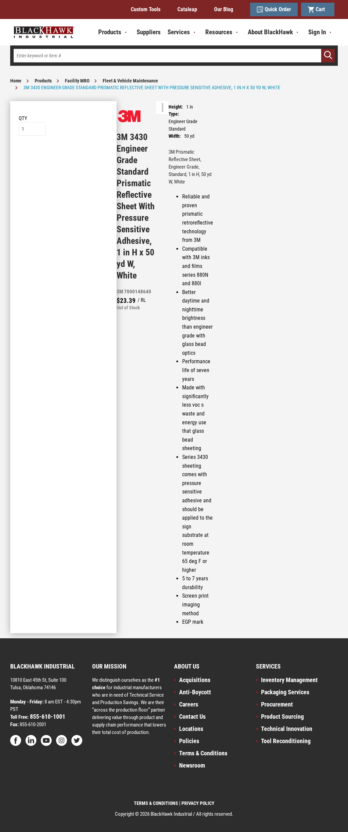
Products (43, 80)
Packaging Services (285, 692)
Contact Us (192, 716)
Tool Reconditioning (286, 740)
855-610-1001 (47, 716)
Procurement (277, 704)
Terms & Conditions (203, 753)
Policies (189, 740)
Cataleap (187, 9)
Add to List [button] (63, 156)
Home (15, 80)
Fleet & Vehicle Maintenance (130, 80)
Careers (188, 704)
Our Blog (223, 9)
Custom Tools (145, 9)
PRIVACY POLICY (197, 803)
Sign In (317, 32)
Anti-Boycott (195, 692)
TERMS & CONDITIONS (156, 803)
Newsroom (192, 765)
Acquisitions (194, 679)
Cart (322, 9)
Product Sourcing (282, 716)
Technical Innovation (286, 728)
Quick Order (278, 9)
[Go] (328, 55)
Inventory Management (289, 679)
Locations (191, 728)
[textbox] (174, 55)
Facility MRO (77, 80)
